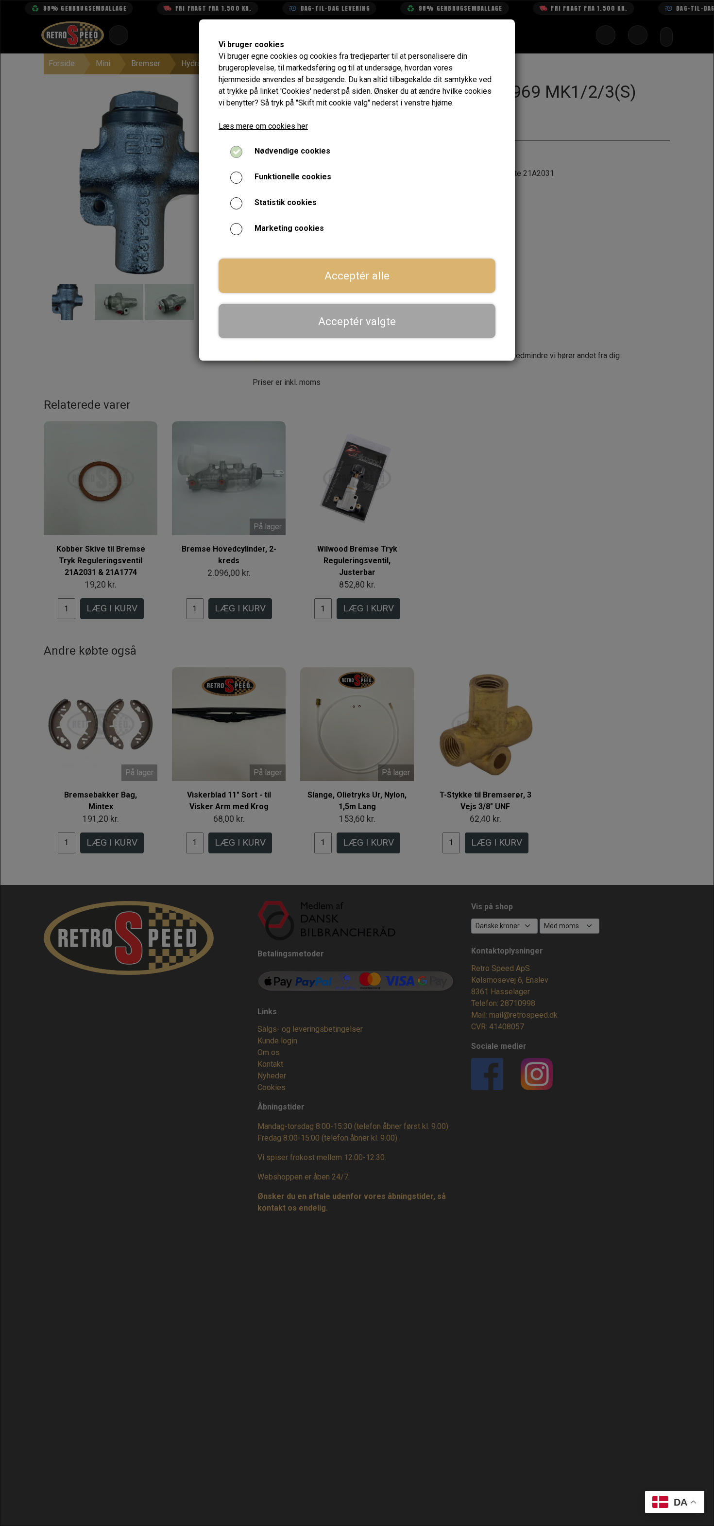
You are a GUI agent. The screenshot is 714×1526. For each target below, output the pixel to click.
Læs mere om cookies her (263, 126)
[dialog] (357, 763)
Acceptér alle (357, 275)
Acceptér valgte (357, 321)
